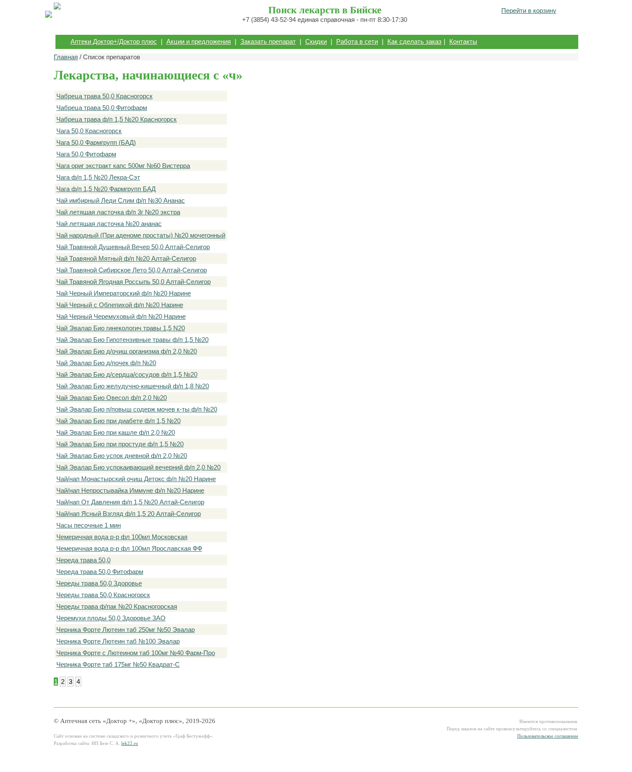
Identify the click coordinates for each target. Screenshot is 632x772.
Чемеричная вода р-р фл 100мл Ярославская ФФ (129, 548)
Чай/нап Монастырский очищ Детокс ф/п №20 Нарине (136, 478)
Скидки (316, 41)
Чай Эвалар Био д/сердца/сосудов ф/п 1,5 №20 (126, 374)
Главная (66, 57)
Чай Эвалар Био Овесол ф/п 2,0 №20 (111, 397)
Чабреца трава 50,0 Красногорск (104, 96)
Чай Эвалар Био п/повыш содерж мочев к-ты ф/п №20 (136, 409)
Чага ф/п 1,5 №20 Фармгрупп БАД (106, 188)
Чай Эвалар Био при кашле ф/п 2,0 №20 (115, 432)
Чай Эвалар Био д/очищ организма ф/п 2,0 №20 (126, 351)
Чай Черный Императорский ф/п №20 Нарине (123, 293)
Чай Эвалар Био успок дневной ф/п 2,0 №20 (121, 455)
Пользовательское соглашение (547, 736)
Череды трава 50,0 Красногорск (103, 594)
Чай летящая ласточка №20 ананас (109, 223)
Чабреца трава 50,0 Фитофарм (101, 107)
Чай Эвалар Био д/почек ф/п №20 (106, 362)
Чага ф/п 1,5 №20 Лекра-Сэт (98, 177)
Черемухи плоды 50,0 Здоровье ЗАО (111, 618)
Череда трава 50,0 (83, 560)
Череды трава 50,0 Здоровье (99, 583)
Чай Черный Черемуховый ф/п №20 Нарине (121, 316)
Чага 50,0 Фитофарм (86, 154)
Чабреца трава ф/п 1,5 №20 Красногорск (116, 119)
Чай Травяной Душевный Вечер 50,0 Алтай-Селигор (133, 246)
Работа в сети (357, 41)
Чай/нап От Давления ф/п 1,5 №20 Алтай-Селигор (130, 502)
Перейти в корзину (528, 10)
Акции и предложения (198, 41)
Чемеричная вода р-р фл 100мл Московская (121, 536)
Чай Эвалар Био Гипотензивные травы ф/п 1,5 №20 (132, 339)
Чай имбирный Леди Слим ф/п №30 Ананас (120, 200)
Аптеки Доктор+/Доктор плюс (114, 41)
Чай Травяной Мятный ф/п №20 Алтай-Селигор (126, 258)
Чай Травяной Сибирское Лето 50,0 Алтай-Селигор (131, 270)
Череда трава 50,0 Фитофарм (99, 571)
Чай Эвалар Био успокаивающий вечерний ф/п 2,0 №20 (138, 467)
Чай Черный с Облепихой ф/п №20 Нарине (119, 304)
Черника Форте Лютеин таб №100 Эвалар (118, 641)
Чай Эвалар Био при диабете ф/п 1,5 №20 (118, 420)
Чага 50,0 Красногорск (89, 130)
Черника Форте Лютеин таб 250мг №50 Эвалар (125, 629)
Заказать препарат (268, 41)
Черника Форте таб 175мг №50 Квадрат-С (118, 664)
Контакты (463, 41)
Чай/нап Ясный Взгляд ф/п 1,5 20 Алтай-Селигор (128, 513)
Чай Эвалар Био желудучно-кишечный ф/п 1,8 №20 (132, 386)
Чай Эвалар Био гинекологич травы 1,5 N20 (120, 328)
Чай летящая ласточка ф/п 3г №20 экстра (118, 212)
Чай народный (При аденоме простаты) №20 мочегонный (140, 235)
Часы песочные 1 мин (88, 525)
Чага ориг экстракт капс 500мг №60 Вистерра (123, 165)
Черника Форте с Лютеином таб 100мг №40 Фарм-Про (135, 652)
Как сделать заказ (414, 41)
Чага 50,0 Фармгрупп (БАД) (96, 142)
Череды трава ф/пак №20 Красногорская (116, 606)
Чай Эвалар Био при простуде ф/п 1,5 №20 (120, 444)
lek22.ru (129, 743)
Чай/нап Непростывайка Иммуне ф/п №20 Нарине (130, 490)
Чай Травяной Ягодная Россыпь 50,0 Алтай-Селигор (133, 281)
